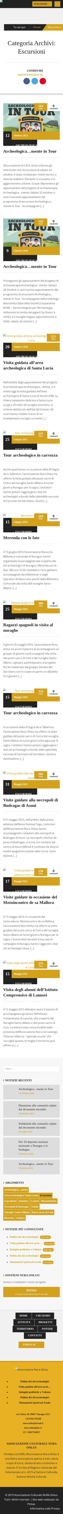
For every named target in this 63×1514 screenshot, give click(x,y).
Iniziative (24, 1201)
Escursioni (23, 449)
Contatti (35, 1335)
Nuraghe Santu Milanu (17, 1212)
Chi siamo (43, 1315)
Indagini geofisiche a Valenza (25, 1249)
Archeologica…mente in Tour (30, 151)
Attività (23, 1322)
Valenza (20, 1218)
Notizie (35, 1206)
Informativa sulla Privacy (45, 1508)
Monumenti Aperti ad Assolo (25, 1262)
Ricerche (9, 1218)
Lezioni (35, 1201)
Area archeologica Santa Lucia (21, 1195)
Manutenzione (49, 1201)
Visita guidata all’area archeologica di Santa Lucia (26, 1243)
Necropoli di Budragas (16, 1206)
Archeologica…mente (16, 1189)
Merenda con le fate (21, 537)
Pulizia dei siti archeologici (24, 1237)
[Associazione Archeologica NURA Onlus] (7, 4)
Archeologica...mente (23, 145)
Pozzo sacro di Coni (42, 1212)
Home (37, 27)
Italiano (41, 4)
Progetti (45, 1322)
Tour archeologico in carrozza (30, 455)
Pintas (31, 1504)
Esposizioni (10, 1201)
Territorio (25, 1328)
